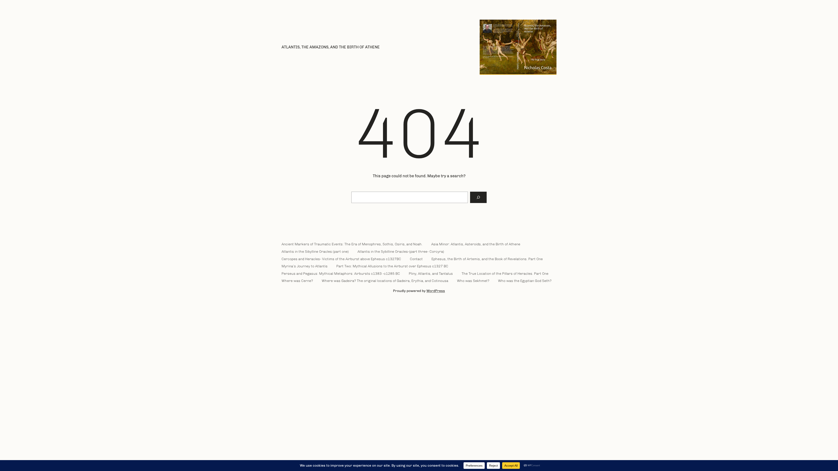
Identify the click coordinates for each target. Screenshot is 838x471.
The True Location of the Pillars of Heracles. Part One (505, 273)
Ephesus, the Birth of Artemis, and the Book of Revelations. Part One (487, 259)
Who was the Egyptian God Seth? (524, 281)
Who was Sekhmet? (473, 281)
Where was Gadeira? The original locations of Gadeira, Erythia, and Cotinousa (385, 281)
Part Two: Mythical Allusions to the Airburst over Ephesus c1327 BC (392, 266)
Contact (416, 259)
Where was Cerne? (297, 281)
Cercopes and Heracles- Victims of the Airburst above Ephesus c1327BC (341, 259)
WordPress (435, 291)
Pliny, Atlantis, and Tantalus (431, 273)
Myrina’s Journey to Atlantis (305, 266)
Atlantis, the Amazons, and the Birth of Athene (331, 47)
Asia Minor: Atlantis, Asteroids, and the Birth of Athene (475, 244)
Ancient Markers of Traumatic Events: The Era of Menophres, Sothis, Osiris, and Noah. (352, 244)
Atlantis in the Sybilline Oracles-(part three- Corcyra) (400, 251)
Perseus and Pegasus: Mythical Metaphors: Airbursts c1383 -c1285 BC (341, 273)
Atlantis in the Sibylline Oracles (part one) (315, 251)
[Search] (478, 197)
